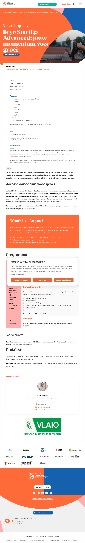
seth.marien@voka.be (44, 407)
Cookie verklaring (44, 540)
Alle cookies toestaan (21, 280)
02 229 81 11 (19, 521)
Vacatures (50, 536)
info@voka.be (19, 523)
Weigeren (42, 280)
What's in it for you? (28, 69)
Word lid (57, 536)
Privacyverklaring (33, 540)
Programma (39, 69)
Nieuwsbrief (43, 536)
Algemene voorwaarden (20, 540)
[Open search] (75, 4)
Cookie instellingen (55, 540)
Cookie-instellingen (63, 280)
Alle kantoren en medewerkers (42, 498)
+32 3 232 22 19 (42, 404)
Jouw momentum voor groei (14, 69)
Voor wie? (46, 69)
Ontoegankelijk (30, 536)
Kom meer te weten (18, 274)
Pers (37, 536)
